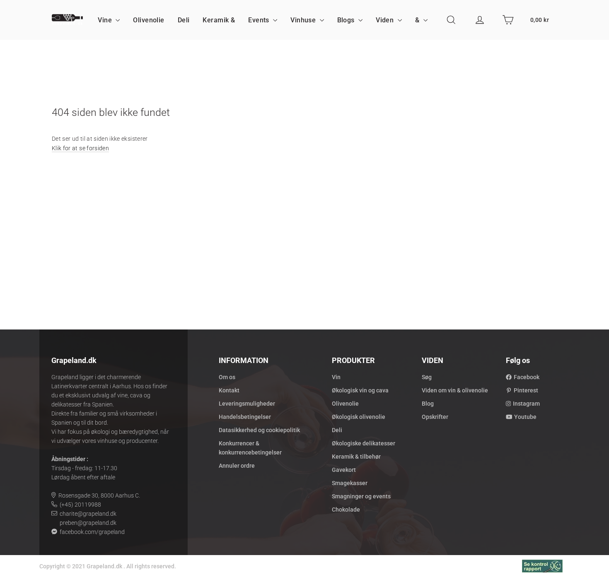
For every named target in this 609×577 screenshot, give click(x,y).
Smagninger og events (361, 496)
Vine (106, 20)
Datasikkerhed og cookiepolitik (259, 430)
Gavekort (344, 469)
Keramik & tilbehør (356, 456)
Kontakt (229, 390)
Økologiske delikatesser (363, 443)
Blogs (347, 20)
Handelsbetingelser (245, 417)
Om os (227, 377)
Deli (184, 20)
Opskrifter (435, 417)
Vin (336, 377)
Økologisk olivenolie (358, 417)
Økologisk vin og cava (360, 390)
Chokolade (346, 509)
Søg (427, 377)
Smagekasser (349, 483)
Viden (386, 20)
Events (259, 20)
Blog (428, 403)
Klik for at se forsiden (80, 148)
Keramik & (219, 20)
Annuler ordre (237, 465)
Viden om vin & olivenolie (455, 390)
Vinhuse (303, 20)
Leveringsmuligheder (247, 403)
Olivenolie (148, 20)
